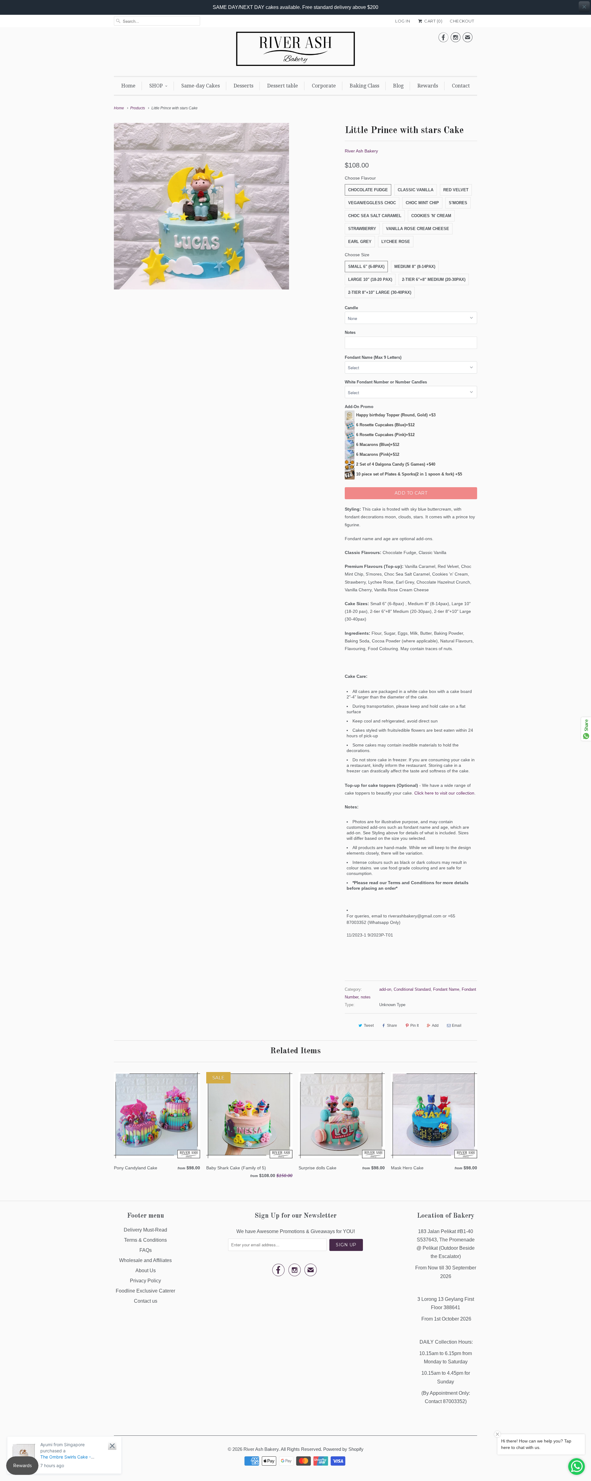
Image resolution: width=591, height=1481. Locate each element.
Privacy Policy (145, 1280)
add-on (385, 989)
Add (435, 1025)
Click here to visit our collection (444, 793)
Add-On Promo (359, 406)
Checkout (462, 20)
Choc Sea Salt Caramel (374, 215)
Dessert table (282, 86)
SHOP (156, 86)
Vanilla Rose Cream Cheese (417, 228)
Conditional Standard (412, 989)
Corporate (324, 86)
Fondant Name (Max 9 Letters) (373, 357)
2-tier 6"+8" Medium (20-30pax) (433, 279)
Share (392, 1025)
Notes (350, 332)
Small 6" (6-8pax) (366, 266)
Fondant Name (446, 989)
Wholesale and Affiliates (145, 1260)
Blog (398, 86)
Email (456, 1025)
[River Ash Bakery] (295, 51)
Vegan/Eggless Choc (372, 202)
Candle (351, 308)
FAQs (145, 1250)
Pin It (414, 1025)
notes (366, 997)
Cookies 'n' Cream (431, 215)
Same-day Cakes (200, 86)
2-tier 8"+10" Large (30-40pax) (379, 292)
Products (137, 108)
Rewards (427, 86)
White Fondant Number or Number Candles (386, 382)
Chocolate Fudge (368, 190)
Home (128, 86)
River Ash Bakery (361, 150)
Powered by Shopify (343, 1449)
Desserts (243, 86)
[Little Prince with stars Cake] (201, 206)
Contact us (145, 1301)
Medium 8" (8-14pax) (414, 266)
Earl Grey (360, 241)
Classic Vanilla (415, 190)
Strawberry (362, 228)
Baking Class (364, 86)
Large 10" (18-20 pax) (370, 279)
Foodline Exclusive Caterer (145, 1290)
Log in (402, 20)
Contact (461, 86)
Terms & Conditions (145, 1240)
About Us (145, 1270)
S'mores (458, 202)
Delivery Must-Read (145, 1229)
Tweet (369, 1025)
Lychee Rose (395, 241)
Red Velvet (455, 190)
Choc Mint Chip (422, 202)
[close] (584, 6)
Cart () (432, 20)
